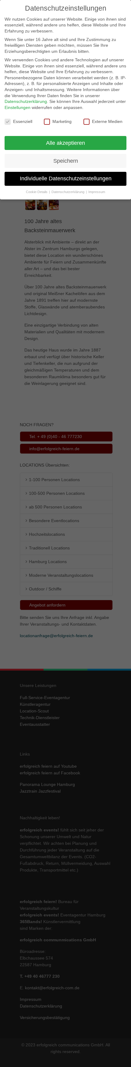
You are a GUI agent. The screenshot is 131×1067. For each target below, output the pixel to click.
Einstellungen (17, 107)
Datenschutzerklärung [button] (68, 192)
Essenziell (22, 121)
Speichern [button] (65, 161)
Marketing (62, 121)
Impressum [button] (96, 192)
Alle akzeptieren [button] (65, 143)
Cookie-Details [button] (37, 192)
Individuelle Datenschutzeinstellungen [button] (66, 178)
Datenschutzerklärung (26, 101)
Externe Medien (107, 121)
